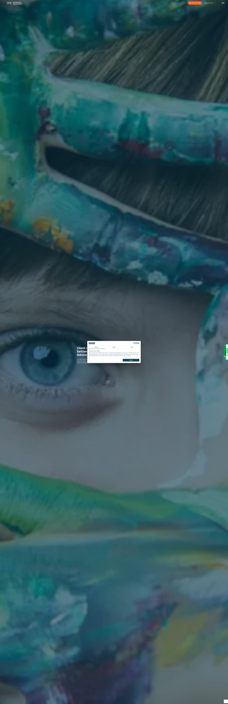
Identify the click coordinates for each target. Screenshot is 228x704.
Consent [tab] (96, 347)
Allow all (131, 360)
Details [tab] (114, 347)
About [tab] (132, 347)
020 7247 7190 (195, 3)
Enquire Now (209, 3)
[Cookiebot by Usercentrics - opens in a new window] (134, 343)
